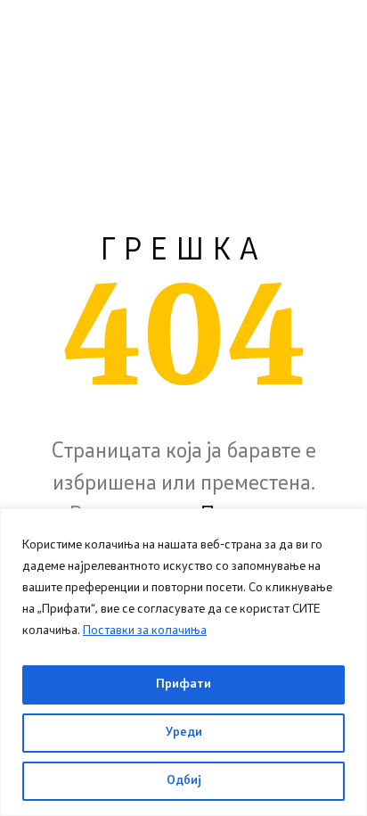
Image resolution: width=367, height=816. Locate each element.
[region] (183, 662)
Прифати (183, 684)
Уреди (184, 732)
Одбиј (184, 780)
